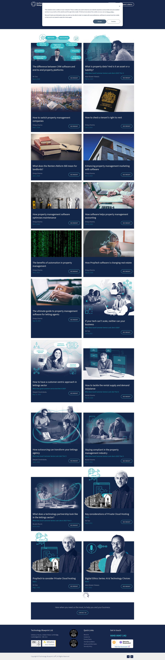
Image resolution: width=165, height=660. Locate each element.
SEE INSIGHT (74, 78)
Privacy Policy (110, 12)
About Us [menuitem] (86, 634)
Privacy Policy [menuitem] (88, 639)
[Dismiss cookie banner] (119, 6)
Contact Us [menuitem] (87, 637)
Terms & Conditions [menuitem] (89, 642)
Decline (113, 21)
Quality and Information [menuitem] (90, 644)
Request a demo (126, 4)
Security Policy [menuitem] (88, 646)
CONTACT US (82, 613)
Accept (100, 21)
